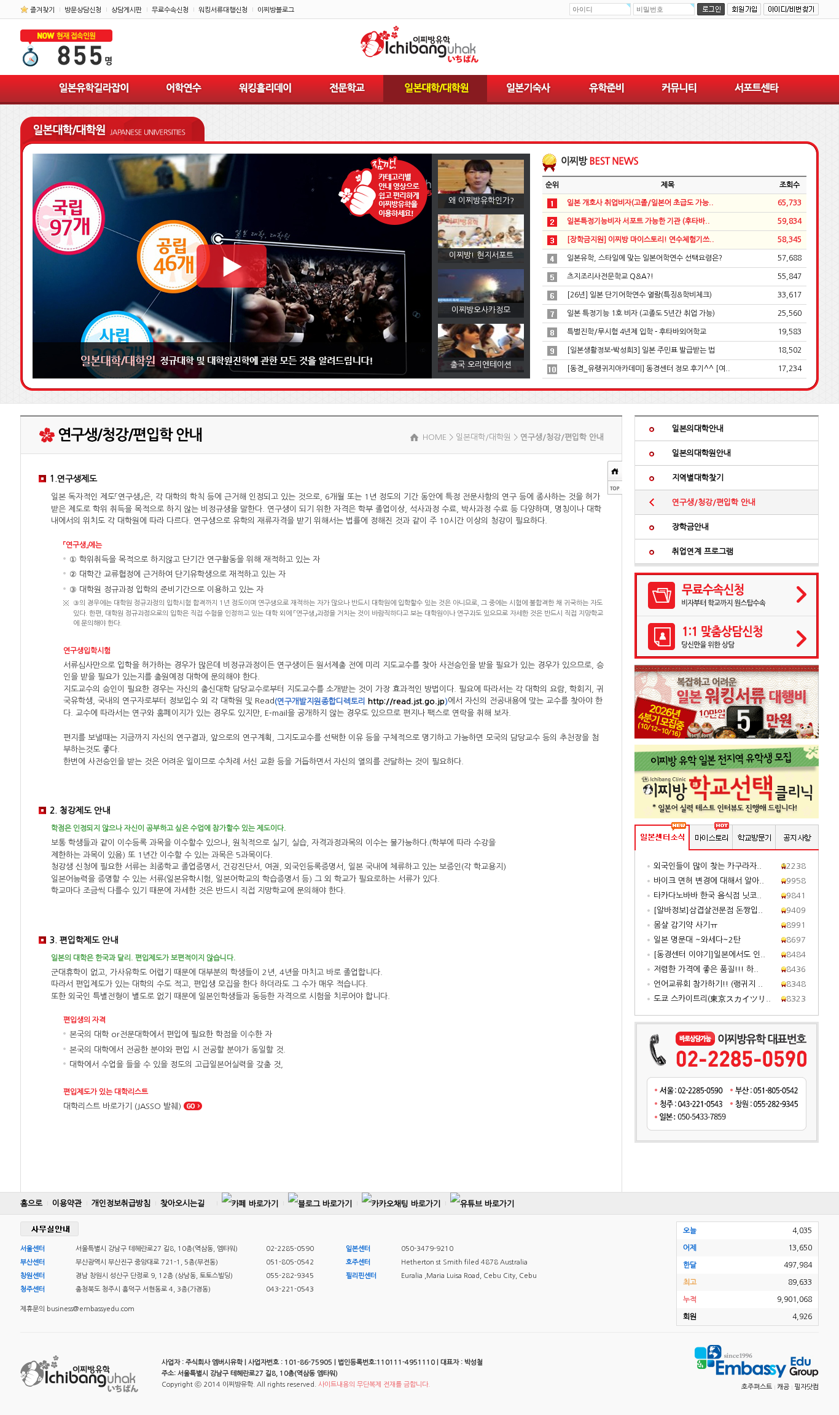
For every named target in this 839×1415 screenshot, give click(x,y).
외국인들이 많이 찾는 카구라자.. (708, 866)
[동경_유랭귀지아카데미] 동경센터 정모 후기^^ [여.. (648, 368)
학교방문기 (754, 837)
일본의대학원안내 (701, 453)
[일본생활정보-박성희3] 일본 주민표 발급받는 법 (641, 350)
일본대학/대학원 (435, 89)
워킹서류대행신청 (223, 10)
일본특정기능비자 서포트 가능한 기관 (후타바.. (638, 221)
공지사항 (797, 837)
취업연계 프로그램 (702, 551)
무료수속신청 (170, 10)
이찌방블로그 (275, 10)
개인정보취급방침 (121, 1203)
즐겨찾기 (42, 10)
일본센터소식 (662, 837)
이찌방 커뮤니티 (678, 89)
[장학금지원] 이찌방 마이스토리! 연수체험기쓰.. (640, 239)
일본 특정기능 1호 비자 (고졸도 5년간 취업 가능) (641, 313)
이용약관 (67, 1203)
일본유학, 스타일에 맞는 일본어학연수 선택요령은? (644, 258)
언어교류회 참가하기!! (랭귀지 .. (708, 984)
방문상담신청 (82, 10)
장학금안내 (690, 527)
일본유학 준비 (605, 89)
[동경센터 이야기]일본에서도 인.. (709, 954)
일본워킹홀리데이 (265, 89)
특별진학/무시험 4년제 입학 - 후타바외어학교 (636, 331)
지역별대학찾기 (698, 478)
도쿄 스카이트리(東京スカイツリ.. (712, 999)
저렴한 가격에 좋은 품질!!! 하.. (706, 969)
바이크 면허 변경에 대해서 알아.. (709, 881)
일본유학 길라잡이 (94, 89)
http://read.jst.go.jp (406, 701)
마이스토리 (711, 837)
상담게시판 (126, 10)
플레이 (232, 266)
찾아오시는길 (182, 1203)
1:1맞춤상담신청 (726, 637)
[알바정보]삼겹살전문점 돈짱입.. (708, 910)
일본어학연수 (183, 89)
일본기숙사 (528, 89)
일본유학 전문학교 (346, 89)
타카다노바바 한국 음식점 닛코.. (708, 896)
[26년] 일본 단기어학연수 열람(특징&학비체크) (639, 295)
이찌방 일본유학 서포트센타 (756, 89)
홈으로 (31, 1203)
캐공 (783, 1387)
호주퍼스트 (756, 1387)
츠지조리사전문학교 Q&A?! (610, 276)
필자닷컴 (806, 1387)
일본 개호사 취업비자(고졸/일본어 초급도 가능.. (640, 202)
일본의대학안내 (698, 429)
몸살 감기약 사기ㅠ (685, 925)
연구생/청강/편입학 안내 (713, 502)
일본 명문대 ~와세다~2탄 (697, 940)
